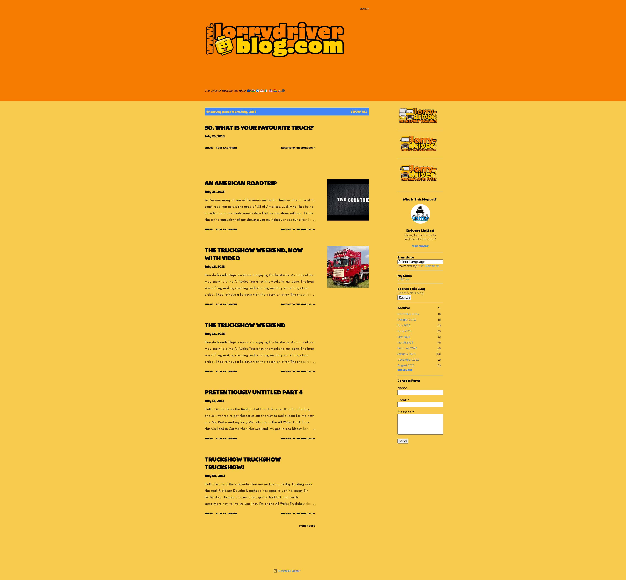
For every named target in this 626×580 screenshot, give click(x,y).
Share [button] (209, 147)
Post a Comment (226, 147)
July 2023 (403, 325)
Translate (431, 266)
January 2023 (406, 354)
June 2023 (404, 331)
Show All (359, 111)
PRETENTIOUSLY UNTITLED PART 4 (254, 392)
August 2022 (406, 365)
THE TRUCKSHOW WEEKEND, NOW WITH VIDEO (254, 254)
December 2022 (408, 359)
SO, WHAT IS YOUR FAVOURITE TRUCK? (259, 127)
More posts (307, 525)
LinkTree (403, 279)
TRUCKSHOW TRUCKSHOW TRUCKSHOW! (243, 463)
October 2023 (406, 319)
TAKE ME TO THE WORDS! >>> (298, 147)
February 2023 (407, 348)
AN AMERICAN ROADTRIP (241, 183)
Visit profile (420, 246)
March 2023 (405, 342)
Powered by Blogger (288, 570)
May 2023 (403, 336)
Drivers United (420, 230)
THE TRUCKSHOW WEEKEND (245, 325)
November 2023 (408, 314)
